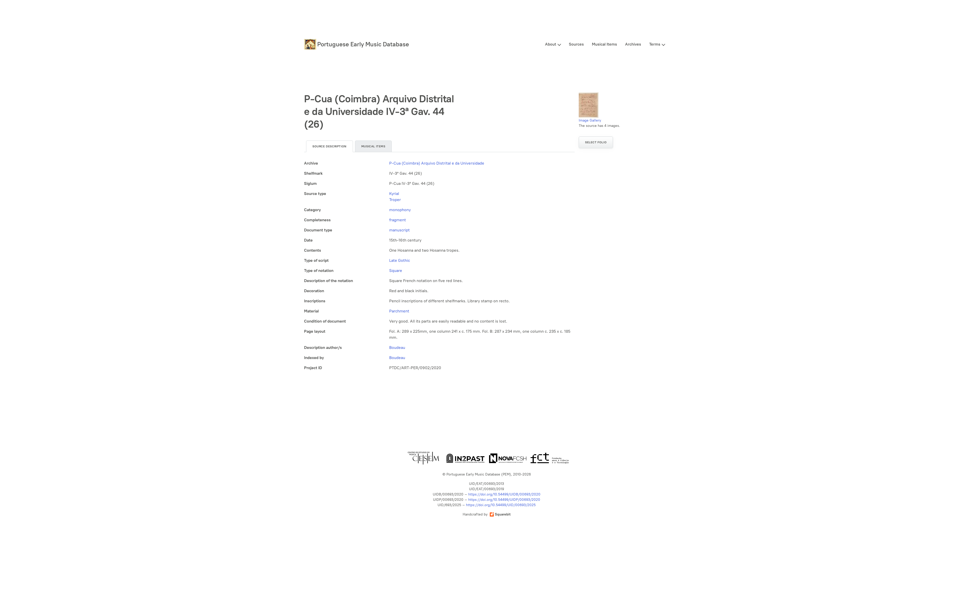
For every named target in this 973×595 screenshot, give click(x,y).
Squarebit (503, 514)
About (550, 44)
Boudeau (397, 347)
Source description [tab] (329, 146)
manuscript (399, 230)
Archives (633, 44)
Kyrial (394, 193)
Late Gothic (399, 260)
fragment (397, 219)
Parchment (399, 311)
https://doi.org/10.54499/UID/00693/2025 (501, 505)
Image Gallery (590, 120)
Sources (576, 44)
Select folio (596, 142)
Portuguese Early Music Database (363, 44)
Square (395, 270)
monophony (400, 209)
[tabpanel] (439, 265)
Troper (395, 199)
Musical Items (604, 44)
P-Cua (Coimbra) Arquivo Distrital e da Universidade (436, 163)
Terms (654, 44)
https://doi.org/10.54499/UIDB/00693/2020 (504, 494)
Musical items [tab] (373, 146)
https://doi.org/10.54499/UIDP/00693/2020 (504, 500)
